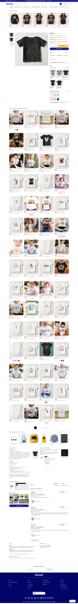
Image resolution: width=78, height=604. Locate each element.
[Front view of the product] (31, 49)
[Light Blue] (58, 95)
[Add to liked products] (47, 34)
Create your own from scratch (35, 458)
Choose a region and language (38, 591)
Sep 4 (52, 42)
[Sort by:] (67, 68)
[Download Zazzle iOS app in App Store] (43, 597)
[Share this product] (44, 34)
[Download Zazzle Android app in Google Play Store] (50, 597)
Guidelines (49, 601)
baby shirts (19, 558)
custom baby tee (24, 558)
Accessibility (53, 601)
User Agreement (40, 601)
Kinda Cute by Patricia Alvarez (63, 39)
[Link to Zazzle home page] (10, 4)
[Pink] (56, 95)
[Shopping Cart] (70, 4)
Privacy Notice (46, 601)
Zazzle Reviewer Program (35, 496)
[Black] (58, 99)
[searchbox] (38, 4)
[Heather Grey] (53, 95)
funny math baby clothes (13, 558)
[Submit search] (61, 4)
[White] (51, 95)
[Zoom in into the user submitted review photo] (11, 496)
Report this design (65, 457)
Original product (37, 501)
